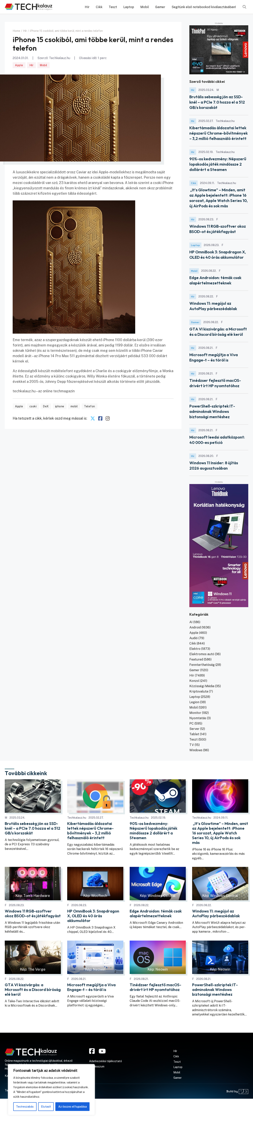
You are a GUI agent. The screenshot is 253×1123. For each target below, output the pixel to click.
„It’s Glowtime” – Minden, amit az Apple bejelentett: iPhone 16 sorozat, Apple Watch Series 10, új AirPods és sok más (220, 833)
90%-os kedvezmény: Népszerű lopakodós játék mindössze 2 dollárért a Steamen (217, 164)
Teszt (113, 7)
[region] (51, 1089)
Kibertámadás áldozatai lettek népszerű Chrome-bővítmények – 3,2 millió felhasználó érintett (218, 133)
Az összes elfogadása (72, 1106)
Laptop (128, 7)
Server (194, 729)
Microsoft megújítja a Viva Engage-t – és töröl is (91, 987)
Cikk (99, 7)
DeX (46, 406)
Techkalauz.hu (59, 58)
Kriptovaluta (198, 691)
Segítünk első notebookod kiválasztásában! (204, 7)
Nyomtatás (197, 718)
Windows (195, 750)
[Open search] (244, 7)
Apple (19, 65)
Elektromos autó (201, 654)
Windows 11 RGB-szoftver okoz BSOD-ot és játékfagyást (33, 913)
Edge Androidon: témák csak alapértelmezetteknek (156, 913)
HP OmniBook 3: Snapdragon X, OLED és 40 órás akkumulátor (93, 916)
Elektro (194, 649)
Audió (193, 638)
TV (191, 745)
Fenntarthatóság (202, 665)
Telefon (89, 406)
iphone (59, 406)
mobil (74, 406)
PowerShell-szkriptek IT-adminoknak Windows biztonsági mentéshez (212, 411)
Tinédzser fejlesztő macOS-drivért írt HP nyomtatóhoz (155, 987)
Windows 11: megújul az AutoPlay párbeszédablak (216, 913)
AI (191, 622)
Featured (196, 659)
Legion (194, 702)
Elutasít (46, 1106)
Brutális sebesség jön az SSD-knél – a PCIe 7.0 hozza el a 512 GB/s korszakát (217, 102)
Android (195, 627)
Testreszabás (25, 1106)
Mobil (144, 7)
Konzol (194, 681)
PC (191, 723)
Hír (87, 7)
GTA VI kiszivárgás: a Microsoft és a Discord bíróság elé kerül (33, 989)
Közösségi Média (201, 686)
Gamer (160, 7)
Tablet (194, 734)
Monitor (195, 713)
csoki (33, 406)
